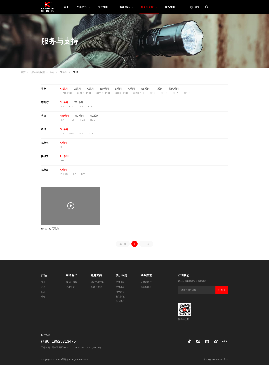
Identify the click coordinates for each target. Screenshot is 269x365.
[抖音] (189, 341)
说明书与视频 (39, 72)
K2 (74, 174)
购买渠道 (146, 275)
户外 (43, 287)
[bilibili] (207, 341)
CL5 (81, 106)
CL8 (90, 106)
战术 (43, 282)
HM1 (62, 120)
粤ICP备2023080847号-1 (215, 359)
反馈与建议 (96, 287)
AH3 (62, 160)
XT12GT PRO (84, 93)
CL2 (62, 106)
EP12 (75, 72)
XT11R (187, 93)
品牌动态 (120, 287)
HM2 (72, 120)
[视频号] (198, 341)
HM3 (82, 120)
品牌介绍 (120, 282)
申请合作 (71, 275)
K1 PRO (64, 174)
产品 (44, 275)
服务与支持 (147, 7)
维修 (43, 296)
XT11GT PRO (103, 93)
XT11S (164, 93)
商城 (222, 7)
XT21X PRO (66, 93)
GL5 (71, 133)
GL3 (81, 133)
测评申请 (70, 287)
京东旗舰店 (146, 287)
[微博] (216, 341)
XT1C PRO (138, 93)
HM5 (92, 120)
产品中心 (82, 7)
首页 (66, 7)
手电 (54, 72)
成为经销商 (71, 282)
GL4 (62, 133)
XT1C (152, 93)
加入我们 (120, 301)
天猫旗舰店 (146, 282)
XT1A (175, 93)
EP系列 (65, 72)
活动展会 (120, 291)
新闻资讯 (125, 7)
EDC (43, 291)
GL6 (91, 133)
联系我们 (170, 7)
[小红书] (225, 341)
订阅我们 (183, 275)
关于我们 (103, 7)
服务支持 (96, 275)
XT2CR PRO (121, 93)
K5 (61, 147)
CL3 (71, 106)
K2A (83, 174)
